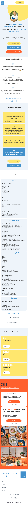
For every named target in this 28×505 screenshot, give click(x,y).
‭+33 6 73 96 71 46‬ (14, 318)
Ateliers (4, 487)
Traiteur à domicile (6, 482)
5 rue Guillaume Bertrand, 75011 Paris (10, 387)
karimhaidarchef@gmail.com (14, 322)
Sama (3, 490)
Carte (3, 484)
